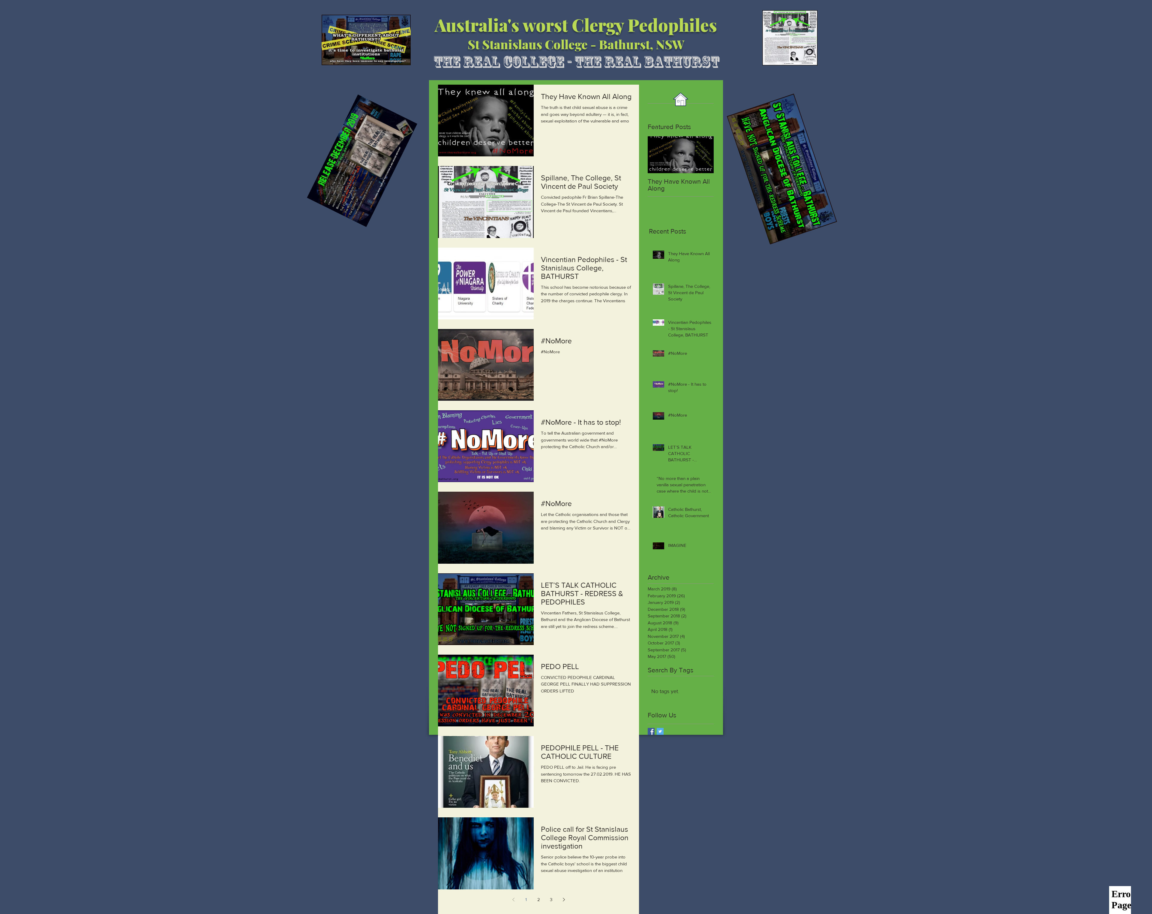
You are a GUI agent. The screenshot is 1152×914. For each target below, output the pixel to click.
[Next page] (563, 899)
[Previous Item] (657, 154)
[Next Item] (704, 154)
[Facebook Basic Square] (651, 731)
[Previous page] (513, 899)
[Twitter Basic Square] (660, 731)
